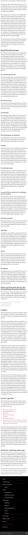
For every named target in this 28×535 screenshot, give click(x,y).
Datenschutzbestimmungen (8, 524)
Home (4, 479)
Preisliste (6, 513)
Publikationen (6, 500)
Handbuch (6, 505)
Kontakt (4, 521)
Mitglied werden (6, 518)
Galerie (6, 487)
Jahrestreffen (6, 516)
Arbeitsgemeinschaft (7, 484)
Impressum (5, 526)
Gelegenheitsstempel (9, 495)
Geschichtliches (6, 481)
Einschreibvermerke (8, 497)
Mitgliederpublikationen (9, 508)
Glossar (6, 510)
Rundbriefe (6, 502)
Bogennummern (7, 492)
